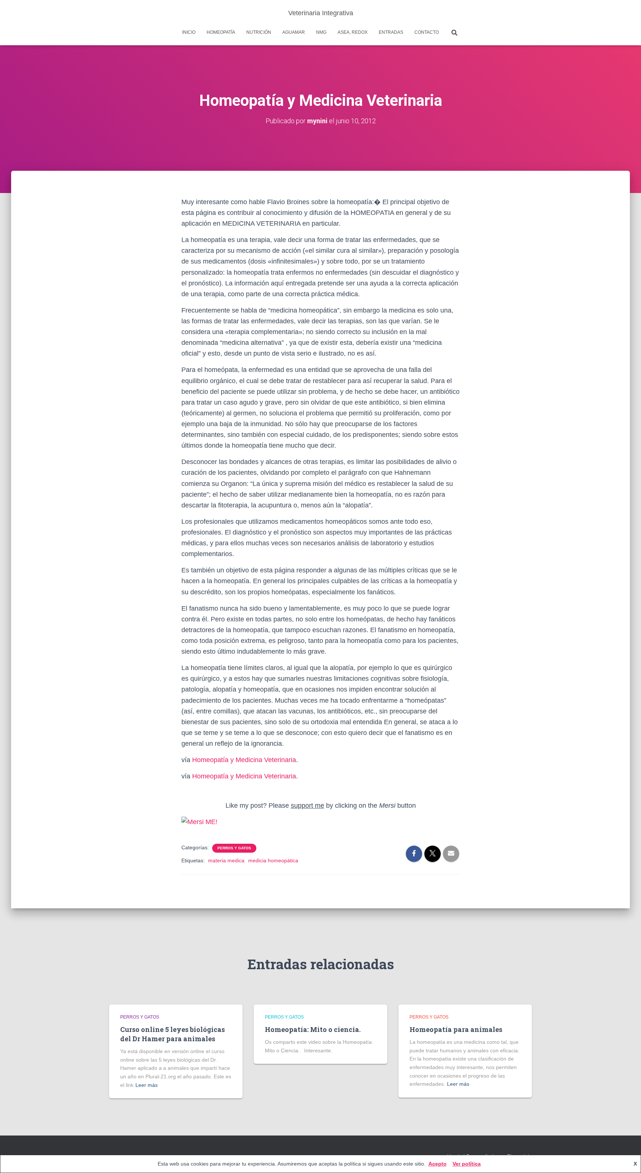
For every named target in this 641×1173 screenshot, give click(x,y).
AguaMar (293, 32)
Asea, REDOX (353, 32)
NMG (321, 32)
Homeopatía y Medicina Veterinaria (244, 760)
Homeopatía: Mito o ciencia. (313, 1029)
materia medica (226, 860)
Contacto (426, 32)
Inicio (188, 32)
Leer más (146, 1085)
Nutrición (258, 32)
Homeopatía (221, 32)
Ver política (467, 1164)
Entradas (391, 32)
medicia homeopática (273, 860)
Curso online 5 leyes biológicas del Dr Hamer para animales (172, 1034)
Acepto (437, 1164)
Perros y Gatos (234, 848)
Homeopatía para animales (456, 1029)
